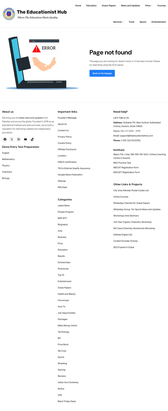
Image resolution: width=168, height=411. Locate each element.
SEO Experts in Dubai (123, 247)
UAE (60, 395)
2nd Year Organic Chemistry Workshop (132, 222)
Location (62, 155)
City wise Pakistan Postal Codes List (131, 190)
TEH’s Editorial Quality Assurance (74, 168)
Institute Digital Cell (122, 234)
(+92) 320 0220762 (131, 140)
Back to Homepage (102, 73)
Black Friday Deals (67, 401)
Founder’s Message (67, 117)
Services (62, 350)
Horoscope (63, 300)
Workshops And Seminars (126, 215)
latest (21, 117)
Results (61, 256)
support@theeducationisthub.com (136, 135)
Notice (61, 388)
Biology (6, 178)
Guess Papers (64, 287)
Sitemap (62, 181)
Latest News (64, 205)
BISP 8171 (62, 218)
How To (61, 306)
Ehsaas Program (66, 211)
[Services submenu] (123, 21)
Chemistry (7, 172)
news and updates (34, 117)
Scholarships (64, 262)
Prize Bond (63, 344)
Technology (63, 331)
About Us (62, 124)
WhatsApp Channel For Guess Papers (131, 203)
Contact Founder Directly (125, 241)
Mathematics (8, 159)
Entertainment (64, 281)
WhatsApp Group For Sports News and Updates (137, 209)
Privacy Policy (65, 136)
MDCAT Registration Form (126, 167)
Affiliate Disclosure (67, 149)
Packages (62, 319)
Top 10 (61, 275)
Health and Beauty (66, 294)
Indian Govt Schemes (68, 382)
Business (62, 237)
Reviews (62, 376)
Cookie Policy (64, 143)
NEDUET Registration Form (126, 172)
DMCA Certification (67, 162)
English (5, 153)
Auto (60, 230)
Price (60, 243)
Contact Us (63, 130)
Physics (6, 165)
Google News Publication (70, 174)
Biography (63, 224)
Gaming (61, 369)
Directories (63, 268)
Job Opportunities (66, 313)
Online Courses (120, 196)
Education (63, 249)
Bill (59, 338)
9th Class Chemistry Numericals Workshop (134, 228)
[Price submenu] (151, 5)
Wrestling (62, 363)
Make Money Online (67, 325)
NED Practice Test (122, 162)
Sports (61, 357)
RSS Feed (62, 187)
